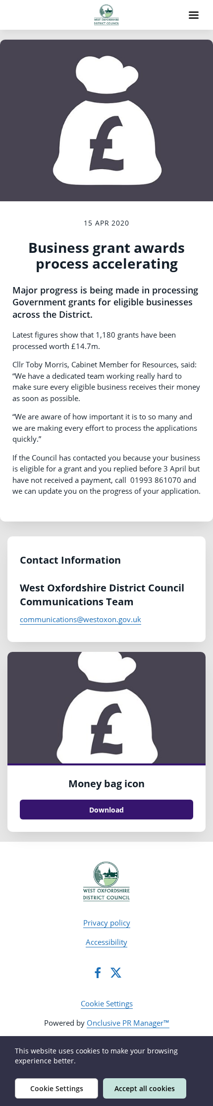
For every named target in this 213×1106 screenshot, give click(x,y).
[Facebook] (97, 972)
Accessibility (106, 942)
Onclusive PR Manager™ (128, 1023)
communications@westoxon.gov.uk (80, 619)
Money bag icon (106, 783)
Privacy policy (106, 923)
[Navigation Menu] (193, 14)
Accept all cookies (144, 1088)
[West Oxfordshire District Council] (106, 881)
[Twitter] (115, 972)
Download (106, 810)
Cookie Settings (107, 1003)
